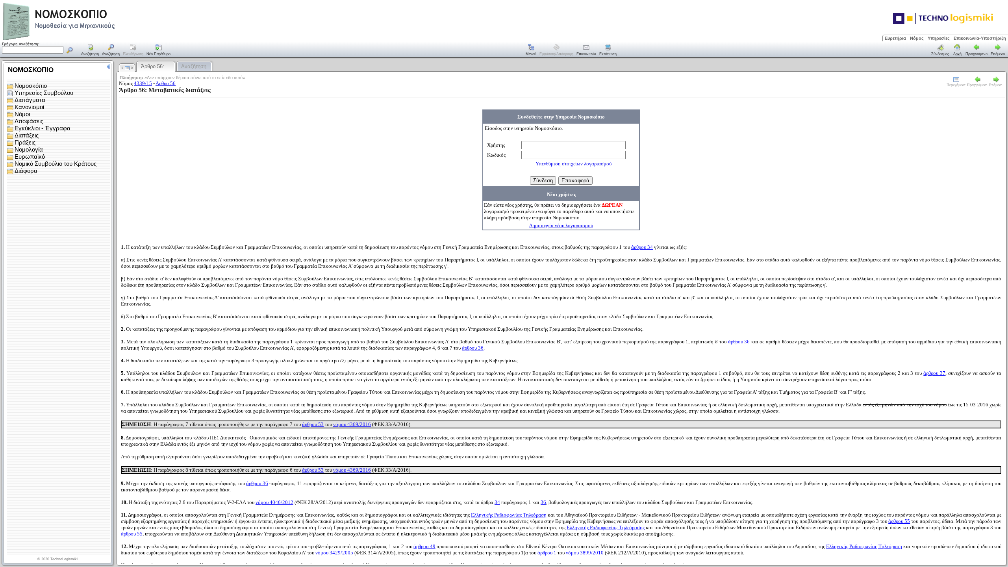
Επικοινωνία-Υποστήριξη (980, 38)
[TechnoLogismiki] (90, 39)
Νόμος (917, 38)
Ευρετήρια (895, 38)
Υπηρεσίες (939, 38)
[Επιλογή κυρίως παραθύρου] (90, 50)
